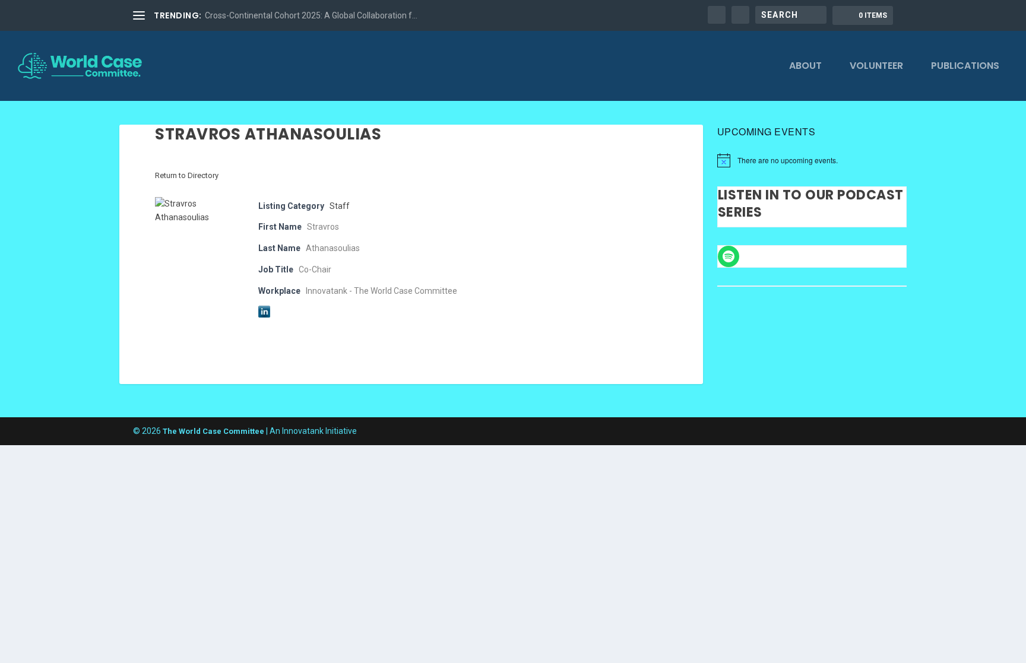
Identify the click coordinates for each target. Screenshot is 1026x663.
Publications (965, 66)
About (805, 66)
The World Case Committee (213, 431)
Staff (340, 206)
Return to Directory (186, 175)
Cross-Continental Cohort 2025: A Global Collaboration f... (311, 15)
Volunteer (876, 66)
